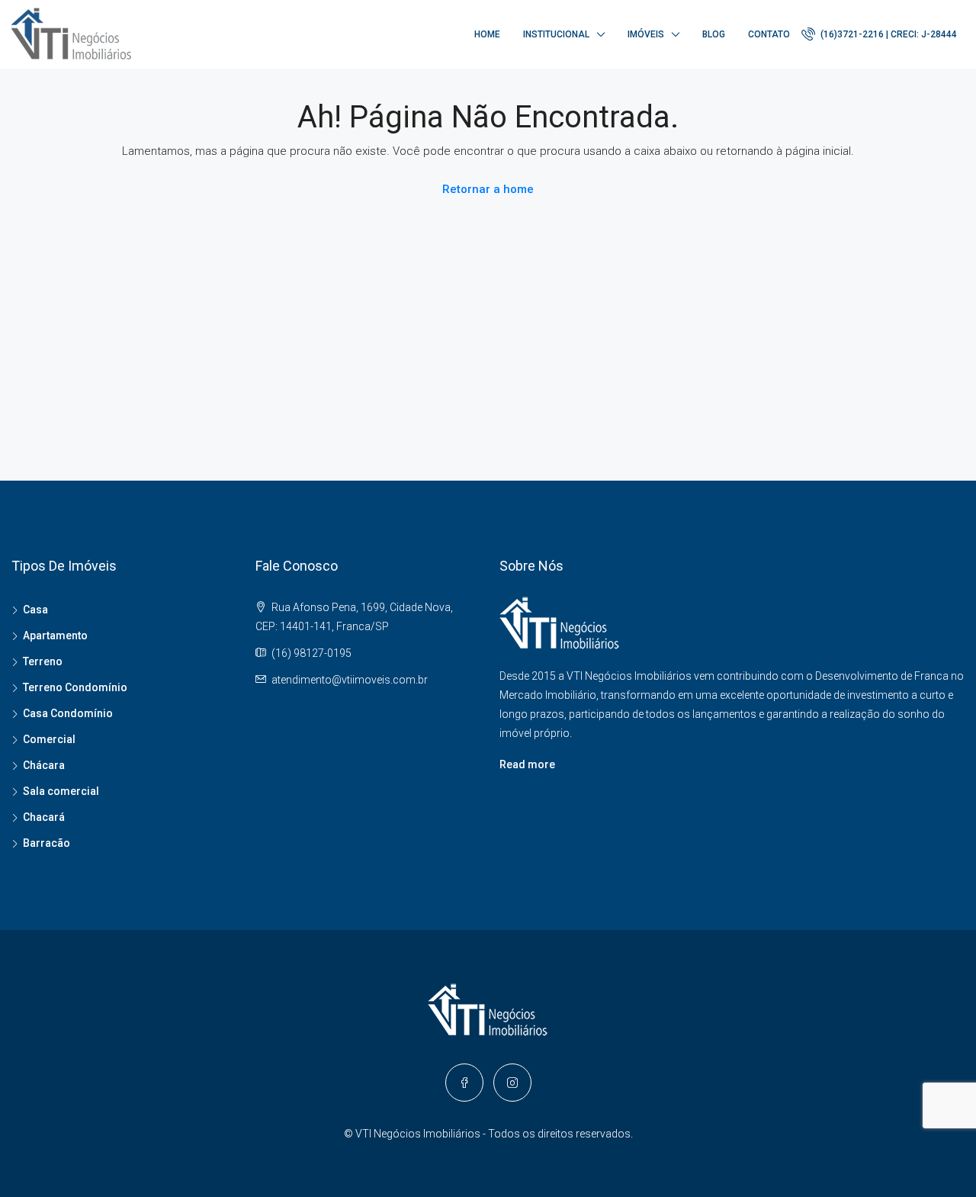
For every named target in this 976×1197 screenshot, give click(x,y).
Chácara (44, 765)
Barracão (46, 843)
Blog (713, 34)
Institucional (556, 34)
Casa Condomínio (68, 713)
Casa (35, 609)
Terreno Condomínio (75, 687)
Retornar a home (488, 189)
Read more (527, 764)
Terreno (43, 661)
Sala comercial (61, 791)
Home (487, 34)
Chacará (44, 817)
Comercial (49, 739)
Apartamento (55, 635)
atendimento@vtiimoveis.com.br (349, 680)
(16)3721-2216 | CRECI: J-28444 (887, 34)
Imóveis (646, 34)
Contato (769, 34)
